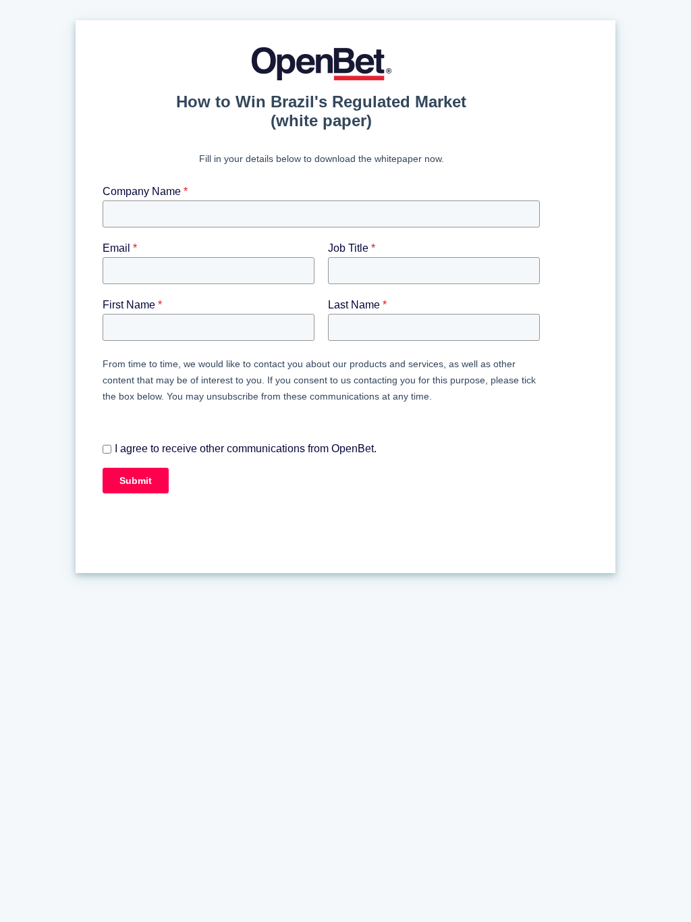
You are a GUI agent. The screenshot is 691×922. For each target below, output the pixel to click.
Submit (135, 480)
